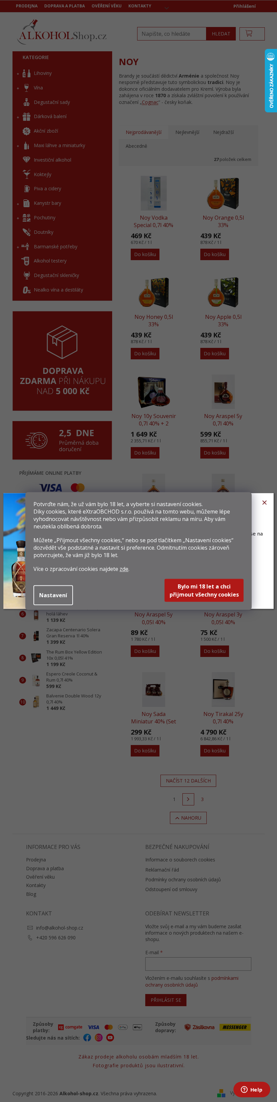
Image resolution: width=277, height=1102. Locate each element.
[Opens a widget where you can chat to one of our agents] (251, 1090)
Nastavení (53, 595)
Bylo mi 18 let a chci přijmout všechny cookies (204, 590)
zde (124, 569)
